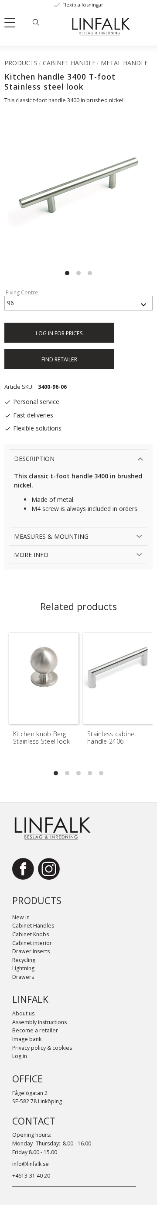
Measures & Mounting (51, 536)
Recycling (23, 960)
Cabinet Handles (33, 925)
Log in (19, 1056)
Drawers (23, 977)
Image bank (26, 1039)
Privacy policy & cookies (42, 1047)
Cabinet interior (32, 943)
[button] (13, 24)
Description (34, 458)
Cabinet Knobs (30, 934)
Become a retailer (35, 1030)
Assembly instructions (39, 1022)
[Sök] (35, 22)
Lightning (23, 968)
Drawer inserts (31, 951)
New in (21, 917)
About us (23, 1013)
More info (31, 555)
